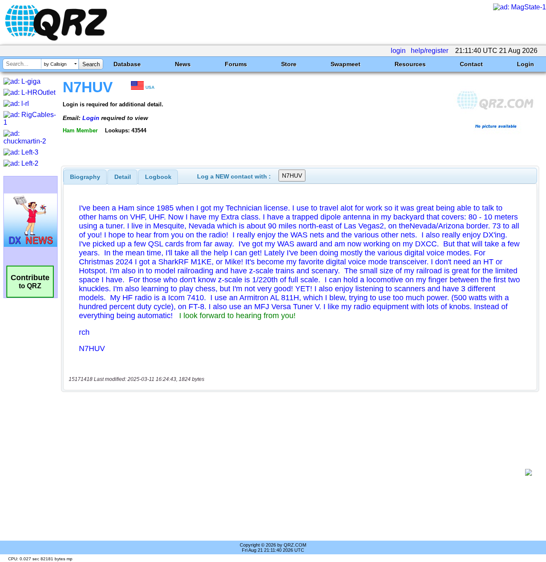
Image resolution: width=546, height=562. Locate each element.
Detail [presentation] (122, 176)
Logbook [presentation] (158, 176)
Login (525, 64)
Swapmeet (345, 64)
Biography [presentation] (85, 176)
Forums (236, 64)
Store (288, 64)
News (183, 64)
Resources (410, 64)
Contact (471, 64)
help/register (429, 50)
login (398, 50)
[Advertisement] (296, 472)
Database (127, 64)
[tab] (85, 177)
